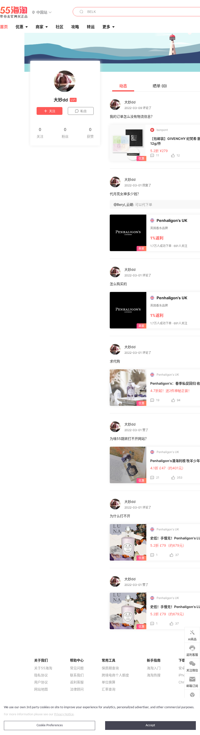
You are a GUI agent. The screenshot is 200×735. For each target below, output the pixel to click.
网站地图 (41, 689)
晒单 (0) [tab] (160, 85)
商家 (39, 26)
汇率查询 (108, 689)
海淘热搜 (153, 675)
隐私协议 (41, 675)
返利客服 (77, 682)
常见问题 (77, 668)
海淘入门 (153, 668)
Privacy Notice (64, 714)
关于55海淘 (43, 668)
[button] (42, 12)
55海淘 (14, 12)
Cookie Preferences (50, 725)
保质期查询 (110, 668)
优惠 (19, 26)
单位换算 (108, 682)
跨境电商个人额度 (115, 675)
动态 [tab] (123, 85)
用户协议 (41, 682)
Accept (150, 725)
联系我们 (77, 675)
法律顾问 (77, 689)
